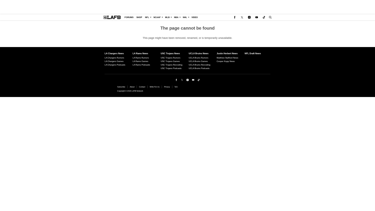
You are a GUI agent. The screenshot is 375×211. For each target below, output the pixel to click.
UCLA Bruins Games (198, 61)
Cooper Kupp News (226, 61)
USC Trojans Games (170, 61)
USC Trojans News (170, 53)
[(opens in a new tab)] (234, 17)
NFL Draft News (253, 53)
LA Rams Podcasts (141, 65)
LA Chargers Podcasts (115, 65)
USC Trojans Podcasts (171, 68)
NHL (185, 17)
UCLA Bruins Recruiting (199, 65)
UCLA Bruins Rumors (198, 58)
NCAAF (157, 17)
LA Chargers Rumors (114, 58)
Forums (129, 17)
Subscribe (121, 87)
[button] (270, 17)
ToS (176, 87)
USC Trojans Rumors (170, 58)
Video (194, 17)
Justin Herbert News (227, 53)
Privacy (167, 87)
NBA (176, 17)
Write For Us (155, 87)
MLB (167, 17)
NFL (147, 17)
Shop (139, 17)
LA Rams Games (140, 61)
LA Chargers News (114, 53)
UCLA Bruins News (198, 53)
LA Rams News (140, 53)
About (132, 87)
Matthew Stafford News (227, 58)
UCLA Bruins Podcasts (199, 68)
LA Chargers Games (114, 61)
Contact (142, 87)
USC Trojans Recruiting (171, 65)
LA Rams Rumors (141, 58)
